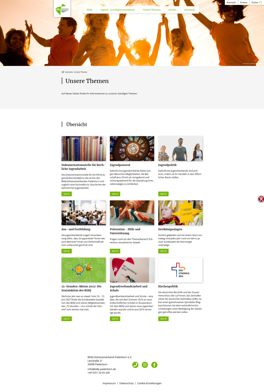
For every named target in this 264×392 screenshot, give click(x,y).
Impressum (109, 383)
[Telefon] (135, 365)
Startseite (69, 72)
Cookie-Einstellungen (149, 383)
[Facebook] (154, 365)
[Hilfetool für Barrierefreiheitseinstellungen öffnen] (261, 198)
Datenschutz (126, 383)
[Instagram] (145, 365)
